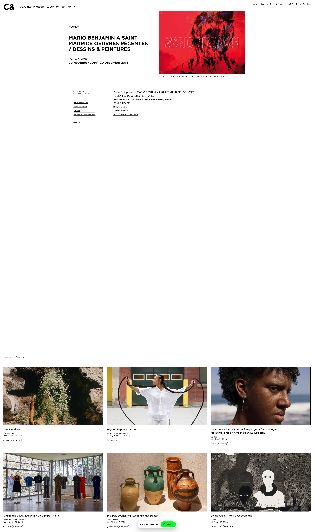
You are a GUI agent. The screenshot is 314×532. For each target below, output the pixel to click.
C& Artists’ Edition (80, 106)
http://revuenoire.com (125, 114)
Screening (223, 444)
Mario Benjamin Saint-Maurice (84, 114)
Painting (77, 110)
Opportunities (267, 4)
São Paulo (8, 526)
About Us (289, 4)
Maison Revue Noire (81, 102)
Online (214, 444)
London (7, 440)
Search (254, 4)
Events (279, 4)
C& (9, 7)
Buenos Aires (216, 526)
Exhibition (16, 440)
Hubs (298, 4)
